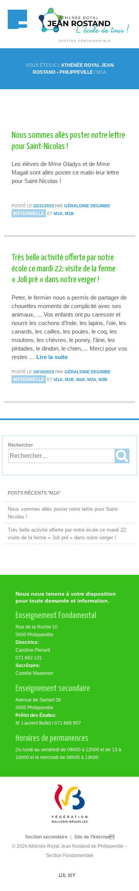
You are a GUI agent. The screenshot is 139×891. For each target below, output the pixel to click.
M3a (91, 379)
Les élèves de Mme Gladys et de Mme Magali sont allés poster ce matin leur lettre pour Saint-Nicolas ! (65, 172)
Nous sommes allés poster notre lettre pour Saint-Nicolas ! (63, 513)
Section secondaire (46, 837)
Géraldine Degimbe (87, 205)
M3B (102, 379)
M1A (58, 213)
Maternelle (28, 213)
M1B (69, 213)
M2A (80, 379)
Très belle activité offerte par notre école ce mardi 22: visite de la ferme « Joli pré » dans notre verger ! (67, 533)
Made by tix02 (69, 877)
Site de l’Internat (94, 837)
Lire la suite (52, 357)
